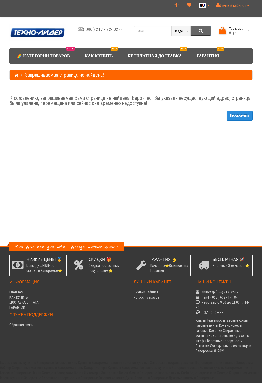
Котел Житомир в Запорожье (96, 373)
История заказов (146, 297)
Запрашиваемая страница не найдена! (64, 75)
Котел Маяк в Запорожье (138, 373)
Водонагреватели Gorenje (209, 373)
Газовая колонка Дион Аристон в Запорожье (133, 378)
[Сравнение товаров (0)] (176, 5)
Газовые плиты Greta (173, 373)
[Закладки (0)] (189, 5)
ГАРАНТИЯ (210, 53)
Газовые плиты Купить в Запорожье (82, 362)
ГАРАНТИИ (17, 307)
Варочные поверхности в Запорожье (70, 378)
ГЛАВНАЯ (16, 292)
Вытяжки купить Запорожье (221, 368)
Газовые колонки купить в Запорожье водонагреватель (152, 362)
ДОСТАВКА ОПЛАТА (24, 302)
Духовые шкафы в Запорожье (191, 378)
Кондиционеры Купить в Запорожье (111, 368)
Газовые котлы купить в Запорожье (27, 362)
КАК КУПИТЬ (101, 53)
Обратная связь (21, 325)
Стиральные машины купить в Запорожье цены (47, 368)
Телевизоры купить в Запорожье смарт (169, 368)
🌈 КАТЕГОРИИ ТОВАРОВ (45, 53)
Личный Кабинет (146, 292)
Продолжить (239, 115)
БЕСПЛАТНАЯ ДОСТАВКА (157, 53)
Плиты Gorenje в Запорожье (53, 373)
